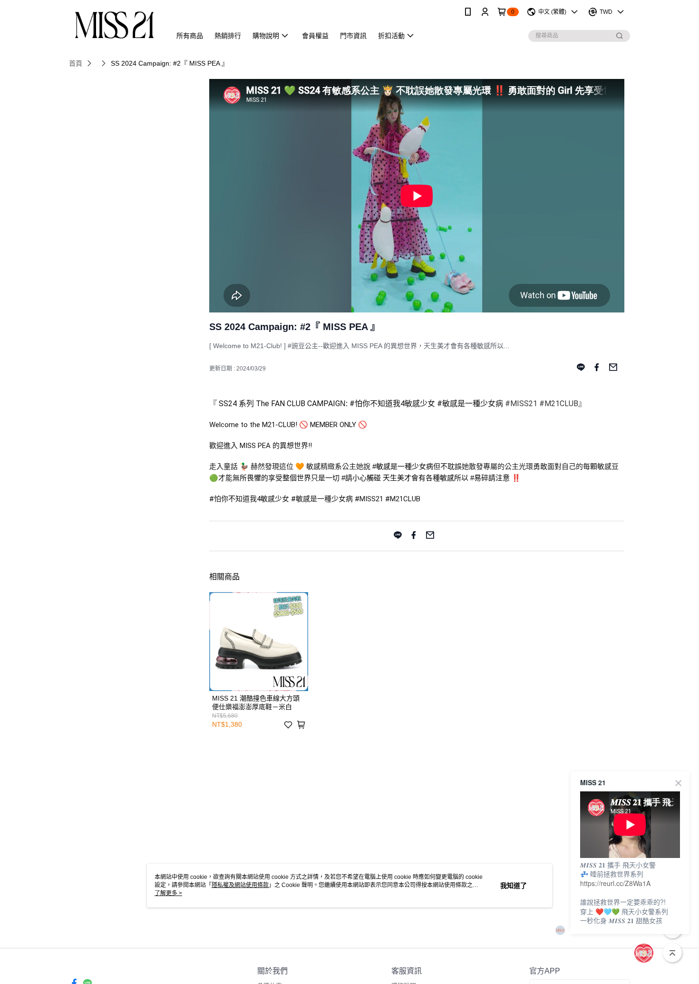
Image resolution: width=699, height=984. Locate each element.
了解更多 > (168, 893)
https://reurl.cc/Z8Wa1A (615, 883)
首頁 (75, 63)
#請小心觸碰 (361, 478)
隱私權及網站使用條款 (240, 885)
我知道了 (513, 885)
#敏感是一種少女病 (402, 466)
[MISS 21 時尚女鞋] (114, 25)
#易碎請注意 (490, 478)
